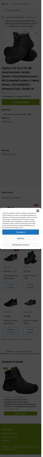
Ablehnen (20, 238)
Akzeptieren (20, 232)
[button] (38, 211)
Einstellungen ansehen (20, 245)
